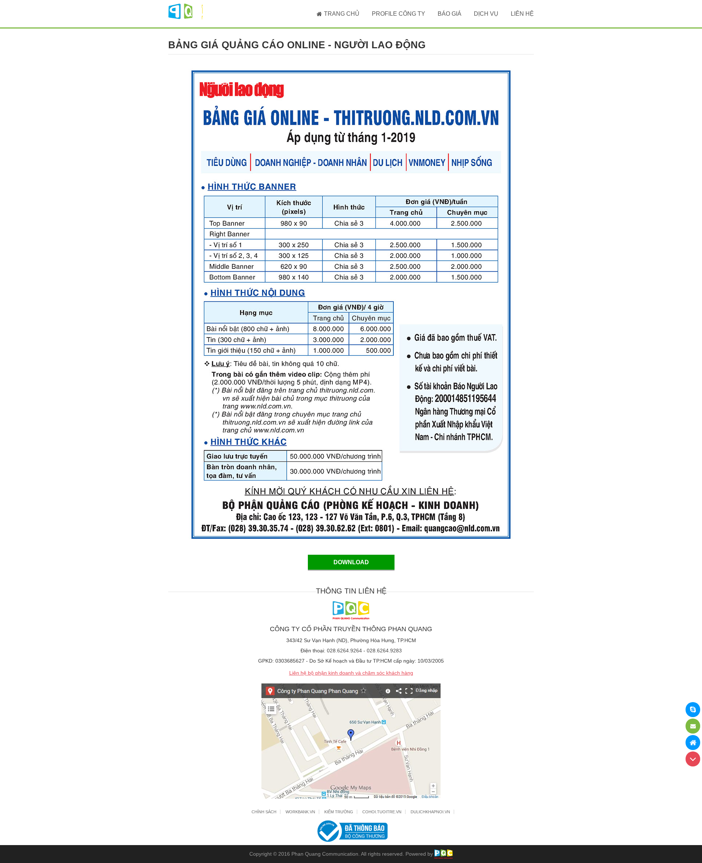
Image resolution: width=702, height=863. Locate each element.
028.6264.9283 (384, 650)
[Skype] (693, 709)
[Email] (693, 726)
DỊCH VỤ (486, 14)
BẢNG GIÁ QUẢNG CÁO (297, 44)
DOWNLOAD (351, 562)
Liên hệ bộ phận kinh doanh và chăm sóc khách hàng (351, 673)
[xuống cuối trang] (693, 758)
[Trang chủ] (693, 742)
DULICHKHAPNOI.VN (430, 812)
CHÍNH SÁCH (264, 812)
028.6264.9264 (344, 650)
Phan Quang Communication (324, 854)
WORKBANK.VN (300, 812)
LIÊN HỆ (522, 14)
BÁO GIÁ (449, 14)
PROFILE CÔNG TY (398, 14)
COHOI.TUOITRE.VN (381, 812)
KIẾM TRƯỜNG (338, 812)
